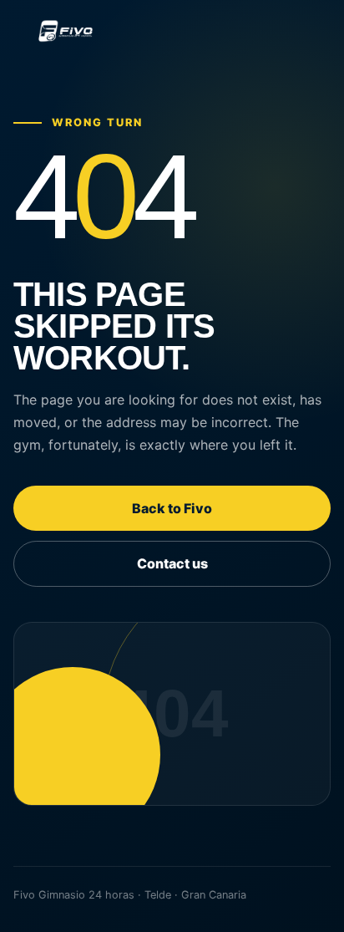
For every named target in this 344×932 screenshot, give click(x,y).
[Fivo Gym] (172, 30)
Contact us (172, 563)
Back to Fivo (172, 508)
